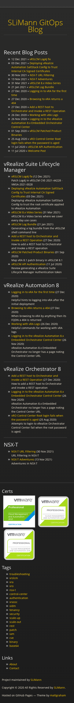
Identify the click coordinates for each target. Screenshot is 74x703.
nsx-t (12, 590)
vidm (12, 606)
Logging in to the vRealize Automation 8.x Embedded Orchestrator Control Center (36, 123)
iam (11, 634)
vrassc (13, 602)
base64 (14, 646)
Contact (14, 668)
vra (11, 582)
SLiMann (36, 680)
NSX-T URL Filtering (42, 75)
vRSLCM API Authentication (45, 147)
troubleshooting (19, 574)
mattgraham (58, 695)
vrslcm (13, 578)
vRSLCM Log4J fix (40, 59)
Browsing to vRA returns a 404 (30, 308)
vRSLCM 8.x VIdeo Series (45, 83)
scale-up (14, 618)
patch (13, 630)
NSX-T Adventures (41, 79)
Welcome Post (37, 151)
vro (11, 586)
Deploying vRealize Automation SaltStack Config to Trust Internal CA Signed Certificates (34, 67)
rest (11, 626)
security (14, 614)
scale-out (15, 622)
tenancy (14, 610)
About (13, 664)
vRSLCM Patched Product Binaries (32, 252)
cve (11, 638)
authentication (18, 598)
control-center (18, 594)
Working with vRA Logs (44, 115)
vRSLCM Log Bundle (41, 87)
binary (13, 642)
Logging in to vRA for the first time (33, 292)
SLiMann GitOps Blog (35, 25)
